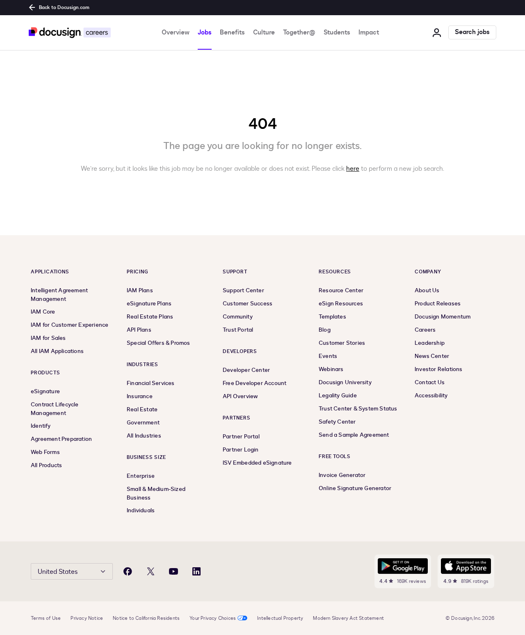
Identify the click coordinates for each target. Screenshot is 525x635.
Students (337, 32)
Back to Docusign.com (64, 7)
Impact (368, 32)
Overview (175, 32)
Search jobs (472, 32)
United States (58, 571)
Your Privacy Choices (212, 618)
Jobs (205, 32)
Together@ (299, 32)
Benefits (232, 32)
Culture (264, 32)
